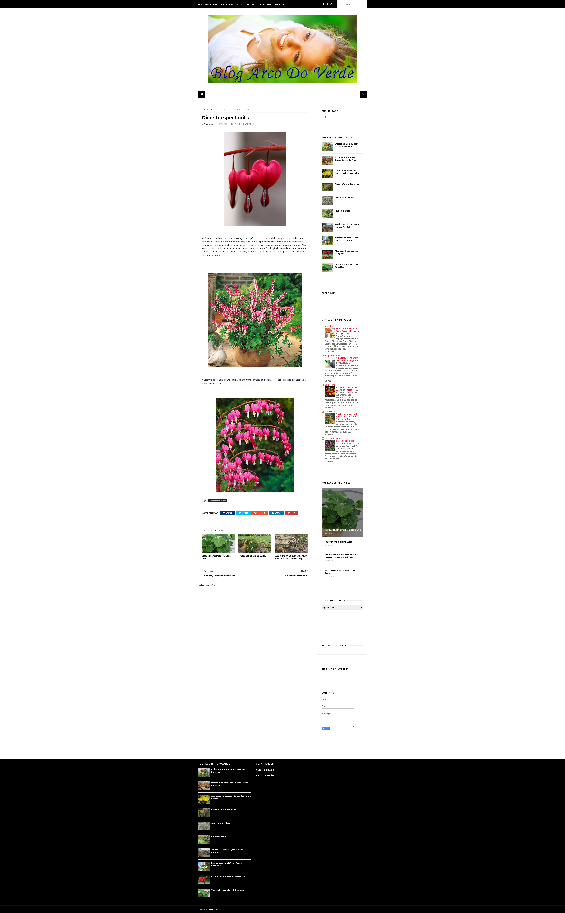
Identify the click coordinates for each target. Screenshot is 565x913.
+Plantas (280, 4)
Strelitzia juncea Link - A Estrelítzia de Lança (347, 415)
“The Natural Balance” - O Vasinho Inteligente (347, 359)
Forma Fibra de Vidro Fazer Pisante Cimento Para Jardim (347, 331)
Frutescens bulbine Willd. (252, 556)
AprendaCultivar (207, 4)
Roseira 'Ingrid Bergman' (347, 184)
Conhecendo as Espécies (219, 110)
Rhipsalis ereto (342, 211)
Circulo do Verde (246, 4)
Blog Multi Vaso (333, 355)
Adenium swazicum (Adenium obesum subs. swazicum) (291, 557)
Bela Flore (265, 4)
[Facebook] (323, 4)
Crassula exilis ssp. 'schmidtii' (345, 442)
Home (204, 110)
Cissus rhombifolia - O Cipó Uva (216, 557)
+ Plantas (330, 411)
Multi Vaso (227, 4)
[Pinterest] (331, 4)
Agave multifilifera (344, 197)
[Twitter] (327, 4)
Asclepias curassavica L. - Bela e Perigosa (346, 388)
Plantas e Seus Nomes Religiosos (228, 876)
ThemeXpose (213, 909)
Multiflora (330, 326)
